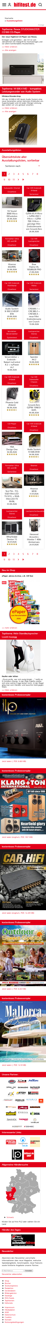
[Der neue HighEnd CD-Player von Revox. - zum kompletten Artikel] (23, 68)
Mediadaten (10, 1310)
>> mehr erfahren (9, 628)
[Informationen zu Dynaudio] (23, 1087)
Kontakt (8, 1319)
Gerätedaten (10, 1290)
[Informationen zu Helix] (20, 1100)
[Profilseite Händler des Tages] (23, 1241)
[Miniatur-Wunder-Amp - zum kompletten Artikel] (23, 130)
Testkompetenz (11, 1286)
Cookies (8, 1317)
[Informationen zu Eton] (21, 1093)
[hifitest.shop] (29, 1159)
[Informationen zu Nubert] (11, 1114)
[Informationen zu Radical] (35, 1114)
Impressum (9, 1307)
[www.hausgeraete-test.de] (23, 1146)
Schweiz (10, 1217)
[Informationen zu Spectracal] (12, 1119)
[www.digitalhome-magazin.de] (11, 1146)
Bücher (8, 1283)
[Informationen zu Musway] (35, 1107)
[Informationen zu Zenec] (29, 1126)
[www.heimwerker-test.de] (35, 1146)
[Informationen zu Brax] (11, 1087)
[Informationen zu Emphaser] (35, 1088)
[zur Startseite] (25, 4)
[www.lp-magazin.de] (17, 1159)
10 (9, 179)
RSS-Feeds (9, 1298)
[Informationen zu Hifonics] (32, 1100)
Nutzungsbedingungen (14, 1322)
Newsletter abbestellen (12, 1274)
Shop (7, 1281)
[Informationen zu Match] (11, 1107)
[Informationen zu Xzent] (17, 1126)
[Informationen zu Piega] (23, 1113)
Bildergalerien (11, 1293)
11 (14, 179)
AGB (7, 1312)
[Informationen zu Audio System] (22, 1081)
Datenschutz (10, 1315)
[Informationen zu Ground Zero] (8, 1100)
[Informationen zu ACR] (12, 1081)
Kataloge (8, 1295)
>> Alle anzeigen (9, 50)
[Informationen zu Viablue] (35, 1121)
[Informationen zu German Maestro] (33, 1093)
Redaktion (9, 1288)
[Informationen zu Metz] (23, 1108)
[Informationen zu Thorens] (24, 1119)
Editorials (9, 1303)
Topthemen (9, 1300)
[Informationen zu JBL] (41, 1101)
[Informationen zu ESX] (11, 1094)
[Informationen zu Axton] (33, 1080)
